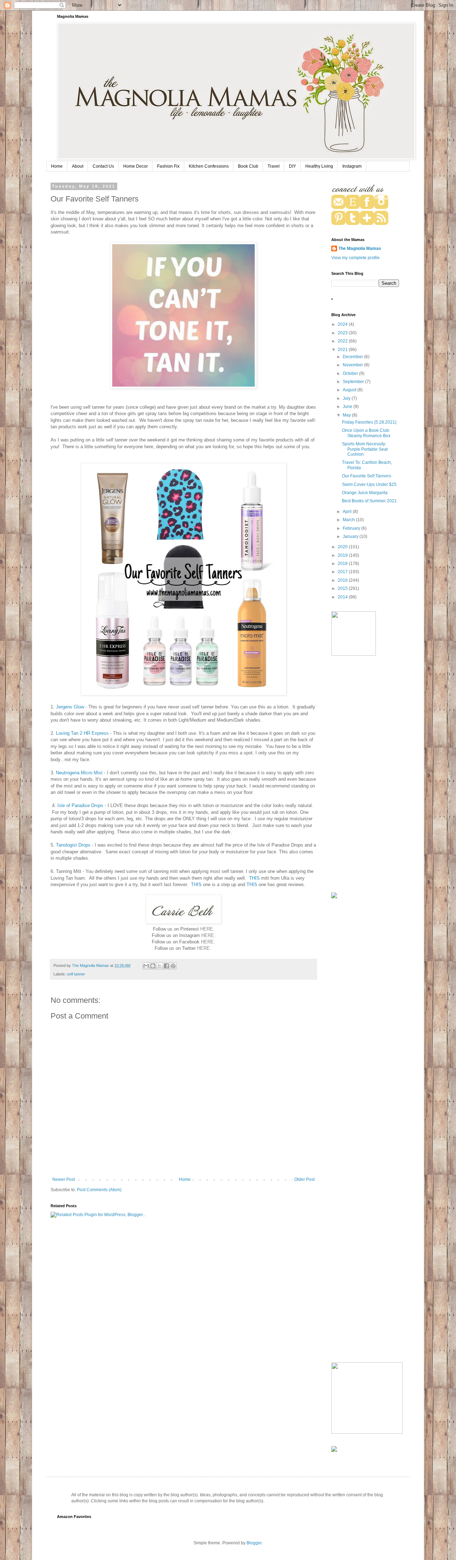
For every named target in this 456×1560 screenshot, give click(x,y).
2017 (343, 571)
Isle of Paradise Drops (80, 805)
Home (57, 166)
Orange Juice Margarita (365, 492)
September (354, 381)
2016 (343, 580)
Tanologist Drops (73, 845)
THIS (254, 878)
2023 (343, 332)
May (347, 415)
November (353, 364)
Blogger (254, 1542)
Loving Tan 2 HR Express (82, 733)
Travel (274, 166)
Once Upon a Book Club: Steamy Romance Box (366, 433)
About (77, 166)
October (351, 373)
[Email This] (146, 965)
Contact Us (103, 166)
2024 (343, 324)
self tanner (76, 974)
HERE (206, 929)
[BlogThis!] (152, 965)
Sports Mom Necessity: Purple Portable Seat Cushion (365, 449)
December (353, 356)
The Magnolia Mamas (359, 248)
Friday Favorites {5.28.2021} (369, 422)
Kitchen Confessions (209, 166)
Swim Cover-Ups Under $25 (369, 484)
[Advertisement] (365, 775)
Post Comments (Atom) (99, 1189)
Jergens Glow (70, 707)
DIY (292, 166)
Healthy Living (319, 166)
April (348, 511)
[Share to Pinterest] (173, 965)
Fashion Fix (168, 166)
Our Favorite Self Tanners (366, 475)
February (352, 528)
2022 (343, 341)
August (350, 389)
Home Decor (135, 166)
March (349, 519)
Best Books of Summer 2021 (369, 500)
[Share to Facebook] (166, 965)
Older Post (304, 1179)
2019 (343, 555)
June (348, 406)
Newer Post (63, 1179)
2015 (343, 588)
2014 (343, 597)
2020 (343, 546)
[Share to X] (159, 965)
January (351, 536)
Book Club (248, 166)
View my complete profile (355, 257)
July (347, 398)
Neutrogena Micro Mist (79, 772)
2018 (343, 563)
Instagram (352, 166)
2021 (343, 349)
